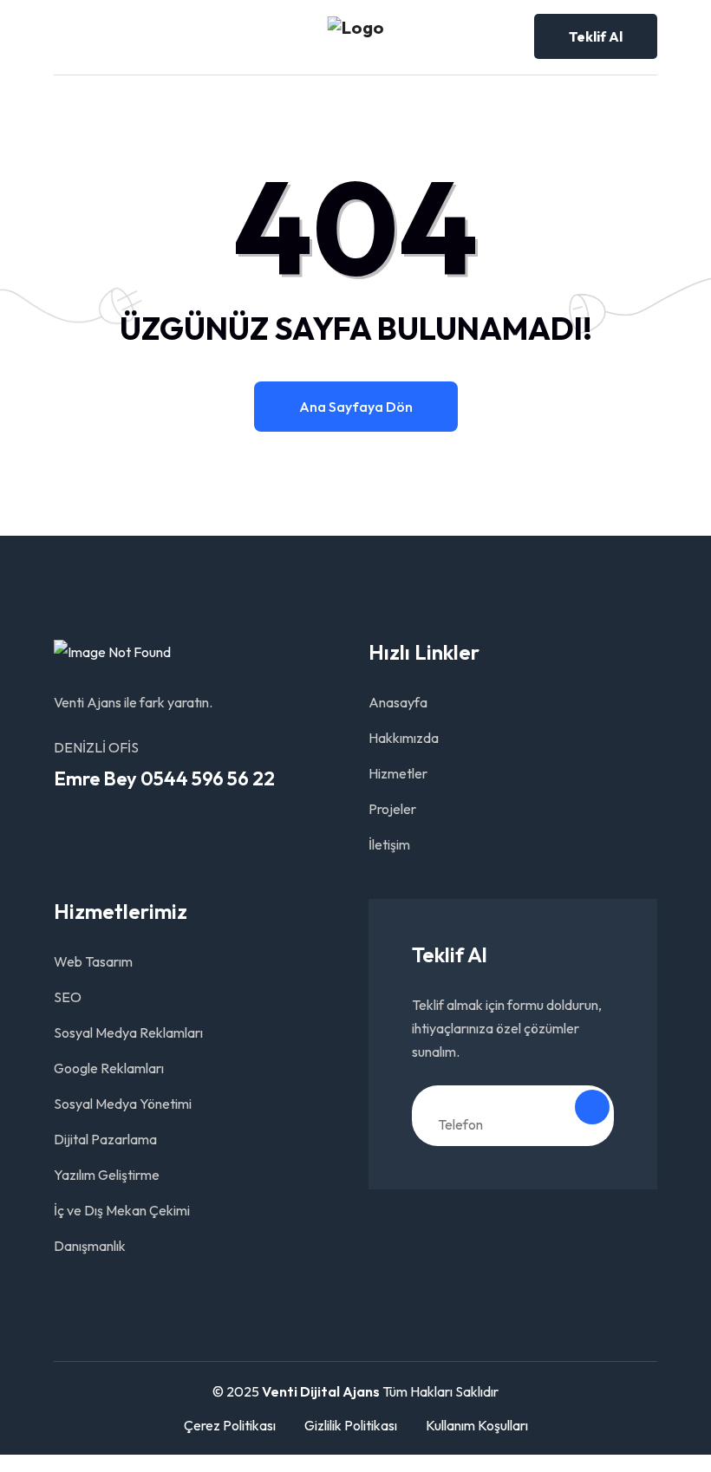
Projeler (392, 808)
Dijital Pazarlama (105, 1139)
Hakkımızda (404, 737)
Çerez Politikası (230, 1425)
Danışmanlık (90, 1245)
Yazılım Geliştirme (107, 1174)
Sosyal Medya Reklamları (128, 1032)
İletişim (389, 844)
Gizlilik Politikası (350, 1425)
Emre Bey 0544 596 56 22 (164, 778)
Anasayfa (398, 702)
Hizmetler (398, 773)
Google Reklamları (109, 1068)
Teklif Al (596, 36)
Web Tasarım (93, 961)
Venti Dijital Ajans (321, 1391)
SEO (68, 997)
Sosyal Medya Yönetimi (123, 1103)
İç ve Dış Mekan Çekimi (122, 1210)
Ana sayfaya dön (356, 406)
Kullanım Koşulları (477, 1425)
